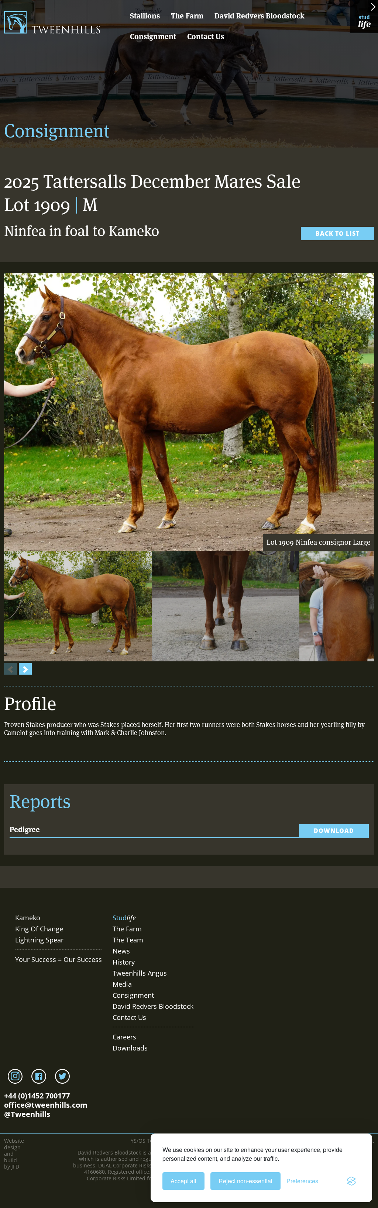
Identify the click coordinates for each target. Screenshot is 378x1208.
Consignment (153, 36)
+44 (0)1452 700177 (37, 1096)
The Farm (187, 16)
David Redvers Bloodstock (259, 16)
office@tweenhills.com (45, 1105)
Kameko (27, 917)
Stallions (145, 16)
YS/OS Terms (146, 1140)
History (124, 962)
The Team (128, 939)
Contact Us (205, 36)
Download (334, 831)
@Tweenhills (27, 1114)
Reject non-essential (245, 1181)
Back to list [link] (338, 233)
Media (122, 984)
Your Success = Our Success (58, 959)
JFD (15, 1166)
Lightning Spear (39, 939)
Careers (124, 1036)
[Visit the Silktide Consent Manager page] (351, 1181)
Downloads (130, 1047)
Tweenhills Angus (140, 973)
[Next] (25, 669)
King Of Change (39, 928)
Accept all (183, 1181)
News (121, 950)
